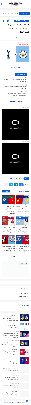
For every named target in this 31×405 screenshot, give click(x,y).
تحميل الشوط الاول (15, 67)
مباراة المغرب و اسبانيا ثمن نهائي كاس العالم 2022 (10, 394)
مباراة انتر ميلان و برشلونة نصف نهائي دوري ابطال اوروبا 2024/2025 (11, 370)
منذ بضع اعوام (14, 315)
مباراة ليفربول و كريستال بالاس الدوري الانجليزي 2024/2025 (22, 249)
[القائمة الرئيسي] (29, 4)
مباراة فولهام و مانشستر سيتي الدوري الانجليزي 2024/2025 (22, 230)
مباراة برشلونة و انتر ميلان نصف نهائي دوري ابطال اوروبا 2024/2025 (11, 361)
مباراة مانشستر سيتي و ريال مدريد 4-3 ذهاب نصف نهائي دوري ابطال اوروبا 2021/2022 (10, 344)
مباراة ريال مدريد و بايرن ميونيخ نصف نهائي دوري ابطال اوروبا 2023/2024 (11, 353)
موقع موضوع (24, 293)
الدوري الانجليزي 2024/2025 (22, 21)
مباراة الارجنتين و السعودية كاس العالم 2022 (10, 386)
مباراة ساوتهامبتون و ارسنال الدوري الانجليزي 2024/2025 (9, 230)
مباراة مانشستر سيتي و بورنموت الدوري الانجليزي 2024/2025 (8, 249)
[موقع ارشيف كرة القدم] (15, 4)
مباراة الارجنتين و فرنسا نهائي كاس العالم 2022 (11, 326)
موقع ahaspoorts (23, 296)
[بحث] (2, 4)
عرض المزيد (6, 191)
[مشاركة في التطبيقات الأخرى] (6, 184)
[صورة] (24, 317)
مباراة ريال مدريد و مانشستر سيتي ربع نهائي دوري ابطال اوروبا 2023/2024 (10, 335)
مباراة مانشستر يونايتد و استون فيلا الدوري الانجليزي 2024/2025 (22, 209)
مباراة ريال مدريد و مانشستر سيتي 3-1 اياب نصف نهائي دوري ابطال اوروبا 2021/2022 (11, 318)
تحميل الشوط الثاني (15, 101)
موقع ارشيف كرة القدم (9, 402)
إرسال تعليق (23, 263)
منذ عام (22, 77)
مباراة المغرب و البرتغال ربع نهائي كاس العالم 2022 (12, 378)
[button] (21, 184)
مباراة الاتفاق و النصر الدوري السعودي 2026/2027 (9, 13)
